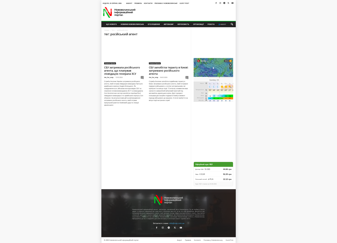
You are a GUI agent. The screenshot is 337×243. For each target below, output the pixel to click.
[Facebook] (216, 3)
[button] (232, 24)
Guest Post (184, 3)
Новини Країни (110, 63)
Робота (211, 24)
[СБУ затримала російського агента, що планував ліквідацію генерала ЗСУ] (124, 51)
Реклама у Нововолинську (166, 3)
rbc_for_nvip (108, 77)
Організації (198, 24)
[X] (228, 3)
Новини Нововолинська (132, 24)
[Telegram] (224, 3)
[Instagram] (220, 3)
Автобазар (169, 24)
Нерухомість (183, 24)
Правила (138, 3)
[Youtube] (232, 3)
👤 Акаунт (222, 24)
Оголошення (154, 24)
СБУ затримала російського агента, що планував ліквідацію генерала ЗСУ (122, 71)
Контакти (148, 3)
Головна (106, 30)
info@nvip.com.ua (176, 223)
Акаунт (129, 3)
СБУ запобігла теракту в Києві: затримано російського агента (168, 71)
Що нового (111, 24)
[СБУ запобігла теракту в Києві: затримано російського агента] (168, 51)
